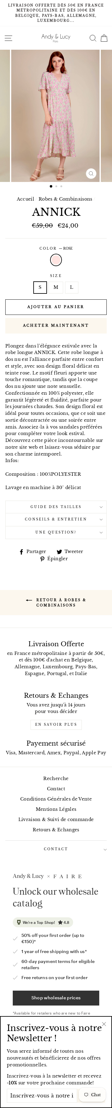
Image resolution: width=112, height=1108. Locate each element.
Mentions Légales (56, 809)
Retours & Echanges (56, 830)
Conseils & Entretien (56, 519)
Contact (56, 789)
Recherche (55, 778)
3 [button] (61, 186)
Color (56, 249)
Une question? (56, 532)
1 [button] (51, 186)
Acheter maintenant (56, 325)
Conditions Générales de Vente (56, 799)
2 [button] (56, 186)
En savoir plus (56, 725)
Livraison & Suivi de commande (56, 819)
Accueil (25, 199)
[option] (56, 13)
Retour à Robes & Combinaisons (60, 602)
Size (56, 276)
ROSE (56, 260)
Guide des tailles (56, 507)
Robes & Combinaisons (65, 199)
